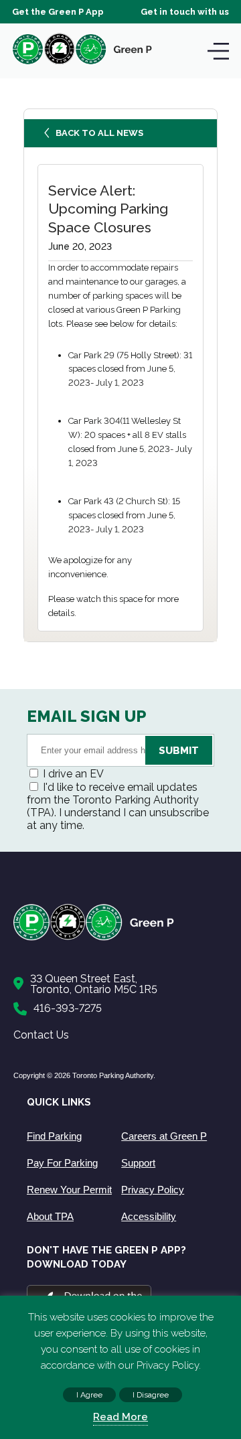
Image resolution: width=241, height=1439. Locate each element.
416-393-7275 (67, 1008)
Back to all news (99, 133)
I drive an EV (73, 773)
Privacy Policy (152, 1189)
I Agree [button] (89, 1394)
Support (138, 1162)
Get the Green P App (58, 12)
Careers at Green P (164, 1136)
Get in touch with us (185, 12)
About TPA (50, 1216)
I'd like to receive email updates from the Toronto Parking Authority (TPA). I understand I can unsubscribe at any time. (118, 806)
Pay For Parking (62, 1162)
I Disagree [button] (151, 1394)
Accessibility (148, 1216)
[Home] (113, 938)
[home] (82, 64)
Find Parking (54, 1136)
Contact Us (41, 1035)
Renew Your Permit (69, 1189)
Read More (120, 1417)
